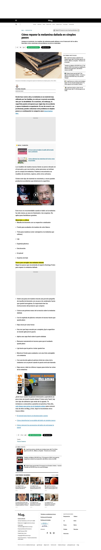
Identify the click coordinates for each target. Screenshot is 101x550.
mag (78, 544)
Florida (34, 24)
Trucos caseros (21, 441)
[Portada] (21, 517)
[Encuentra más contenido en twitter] (20, 47)
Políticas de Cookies (46, 520)
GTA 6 (53, 24)
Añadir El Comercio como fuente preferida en (66, 30)
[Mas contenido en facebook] (47, 533)
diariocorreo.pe (62, 544)
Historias (66, 533)
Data (75, 520)
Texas (44, 24)
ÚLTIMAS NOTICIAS (70, 55)
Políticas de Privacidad (46, 517)
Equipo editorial (21, 518)
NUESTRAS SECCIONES (68, 514)
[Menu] (16, 20)
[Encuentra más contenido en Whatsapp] (24, 47)
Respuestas (66, 516)
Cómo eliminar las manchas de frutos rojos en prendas (41, 159)
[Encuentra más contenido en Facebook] (17, 47)
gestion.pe (39, 544)
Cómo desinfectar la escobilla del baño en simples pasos (36, 420)
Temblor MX (71, 24)
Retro (75, 525)
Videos (75, 516)
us (64, 520)
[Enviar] (16, 24)
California (39, 24)
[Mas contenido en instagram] (53, 533)
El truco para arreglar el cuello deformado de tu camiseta (41, 150)
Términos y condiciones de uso (48, 514)
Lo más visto (20, 447)
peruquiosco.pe (71, 544)
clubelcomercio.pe (30, 544)
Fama (64, 525)
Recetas (76, 529)
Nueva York (49, 24)
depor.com (46, 544)
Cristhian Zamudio (21, 89)
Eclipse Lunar (59, 24)
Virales (65, 529)
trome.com (53, 544)
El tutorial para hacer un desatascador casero (32, 416)
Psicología (65, 24)
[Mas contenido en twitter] (50, 533)
